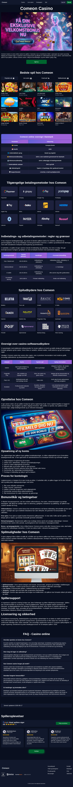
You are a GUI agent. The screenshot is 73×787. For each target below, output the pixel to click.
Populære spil (8, 78)
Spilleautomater (62, 78)
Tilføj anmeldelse (63, 723)
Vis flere (36, 751)
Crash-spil (44, 78)
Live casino (26, 78)
